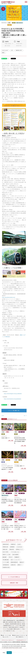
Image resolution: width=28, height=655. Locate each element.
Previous (4, 593)
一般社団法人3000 (18, 50)
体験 (3, 462)
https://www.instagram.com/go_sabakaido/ (13, 393)
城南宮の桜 (22, 562)
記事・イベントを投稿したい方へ (6, 636)
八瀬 (12, 50)
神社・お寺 (21, 431)
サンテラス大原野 (6, 562)
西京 (16, 431)
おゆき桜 (19, 544)
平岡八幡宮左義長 (6, 559)
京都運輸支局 (17, 557)
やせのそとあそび (5, 50)
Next (23, 593)
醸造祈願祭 (4, 557)
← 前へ (2, 415)
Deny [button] (4, 652)
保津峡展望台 (12, 546)
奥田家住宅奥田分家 (14, 562)
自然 (14, 22)
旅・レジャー (19, 22)
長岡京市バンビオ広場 (6, 554)
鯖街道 (3, 52)
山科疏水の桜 (13, 564)
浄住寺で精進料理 (15, 554)
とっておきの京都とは (14, 577)
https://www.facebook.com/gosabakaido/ (12, 398)
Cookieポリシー (21, 640)
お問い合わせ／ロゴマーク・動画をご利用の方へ (20, 636)
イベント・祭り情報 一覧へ (14, 410)
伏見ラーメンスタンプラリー (16, 559)
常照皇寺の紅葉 (5, 546)
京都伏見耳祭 (11, 549)
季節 (7, 431)
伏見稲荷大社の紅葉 (6, 567)
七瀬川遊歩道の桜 (6, 564)
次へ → (25, 415)
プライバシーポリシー (8, 640)
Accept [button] (9, 652)
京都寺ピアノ (20, 564)
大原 (9, 22)
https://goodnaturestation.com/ (8, 297)
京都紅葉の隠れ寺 (6, 544)
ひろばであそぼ (19, 546)
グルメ (9, 24)
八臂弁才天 (10, 557)
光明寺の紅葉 (5, 549)
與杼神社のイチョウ (19, 549)
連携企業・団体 (14, 582)
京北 (3, 431)
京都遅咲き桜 (13, 544)
